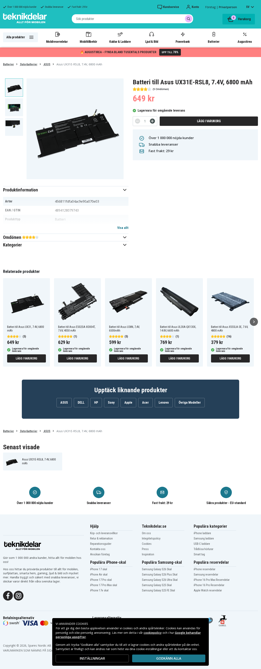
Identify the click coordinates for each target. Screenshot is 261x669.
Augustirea (245, 41)
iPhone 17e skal (99, 590)
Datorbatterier (28, 64)
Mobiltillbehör (88, 41)
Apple (128, 402)
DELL (81, 402)
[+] (152, 121)
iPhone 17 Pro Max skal (103, 585)
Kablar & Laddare (120, 41)
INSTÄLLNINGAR (92, 658)
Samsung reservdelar (206, 574)
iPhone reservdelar (204, 569)
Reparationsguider (100, 543)
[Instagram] (18, 595)
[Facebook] (8, 595)
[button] (65, 190)
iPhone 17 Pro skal (101, 579)
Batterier (213, 41)
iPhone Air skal (98, 574)
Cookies (147, 543)
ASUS (46, 64)
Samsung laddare (204, 538)
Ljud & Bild (151, 41)
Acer (145, 402)
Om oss (146, 533)
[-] (137, 121)
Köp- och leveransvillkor (104, 533)
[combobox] (132, 18)
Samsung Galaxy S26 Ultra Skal (160, 579)
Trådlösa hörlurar (203, 549)
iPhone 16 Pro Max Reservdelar (212, 579)
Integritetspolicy (151, 538)
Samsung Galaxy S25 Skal (157, 585)
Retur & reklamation (101, 538)
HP (96, 402)
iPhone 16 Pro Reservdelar (209, 585)
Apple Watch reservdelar (208, 590)
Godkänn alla (168, 658)
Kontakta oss (97, 549)
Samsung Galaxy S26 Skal (157, 569)
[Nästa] (254, 322)
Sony (111, 402)
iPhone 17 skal (98, 569)
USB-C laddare (202, 543)
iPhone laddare (202, 533)
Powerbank (183, 41)
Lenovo (164, 402)
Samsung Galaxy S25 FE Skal (158, 590)
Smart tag (199, 554)
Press (145, 549)
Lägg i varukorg (209, 121)
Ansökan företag (100, 554)
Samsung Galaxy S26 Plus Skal (159, 574)
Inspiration (148, 554)
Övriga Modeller (190, 402)
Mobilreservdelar (57, 41)
